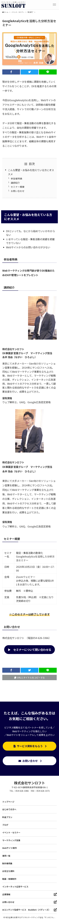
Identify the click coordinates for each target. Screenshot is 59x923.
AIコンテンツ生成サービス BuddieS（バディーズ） (26, 909)
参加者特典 (16, 178)
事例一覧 (6, 855)
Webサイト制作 (9, 847)
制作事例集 (7, 863)
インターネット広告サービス (15, 886)
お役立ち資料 (8, 871)
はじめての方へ (9, 809)
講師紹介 (15, 182)
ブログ (5, 824)
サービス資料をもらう (30, 746)
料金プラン (7, 817)
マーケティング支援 (11, 840)
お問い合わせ (17, 190)
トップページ (8, 801)
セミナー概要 (17, 186)
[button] (54, 4)
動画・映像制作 (9, 878)
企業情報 (6, 894)
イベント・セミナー (11, 832)
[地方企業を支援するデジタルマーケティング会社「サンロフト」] (13, 4)
